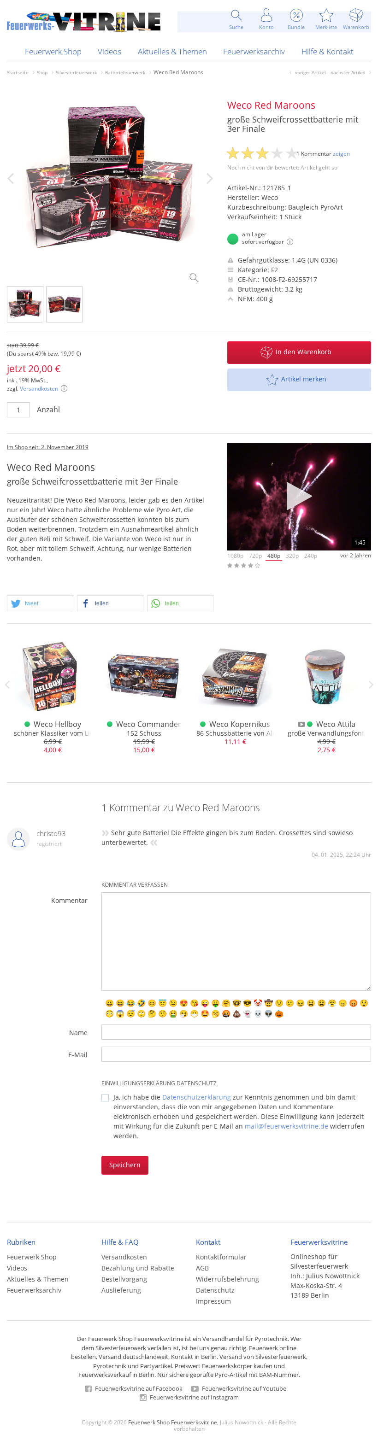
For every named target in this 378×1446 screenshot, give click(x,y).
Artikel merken (303, 379)
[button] (40, 604)
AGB (202, 1268)
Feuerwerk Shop (53, 51)
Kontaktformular (221, 1257)
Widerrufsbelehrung (227, 1279)
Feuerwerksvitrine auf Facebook (138, 1388)
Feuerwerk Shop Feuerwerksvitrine (172, 1422)
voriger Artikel (310, 72)
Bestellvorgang (124, 1279)
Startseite (18, 72)
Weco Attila (335, 724)
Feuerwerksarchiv (254, 51)
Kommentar (69, 900)
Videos (109, 51)
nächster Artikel (348, 72)
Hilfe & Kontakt (327, 51)
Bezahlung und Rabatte (137, 1268)
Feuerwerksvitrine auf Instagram (193, 1397)
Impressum (213, 1301)
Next (371, 684)
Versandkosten (39, 388)
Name (78, 1032)
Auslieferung (121, 1290)
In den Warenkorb (303, 351)
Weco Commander (148, 724)
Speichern (125, 1164)
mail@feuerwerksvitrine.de (286, 1126)
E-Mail (78, 1054)
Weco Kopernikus (239, 724)
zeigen (341, 154)
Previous (7, 684)
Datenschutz (215, 1290)
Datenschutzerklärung (196, 1097)
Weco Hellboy (57, 724)
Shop (42, 72)
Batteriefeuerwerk (125, 72)
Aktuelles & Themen (172, 51)
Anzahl (48, 409)
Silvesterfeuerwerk (76, 72)
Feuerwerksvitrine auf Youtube (243, 1388)
